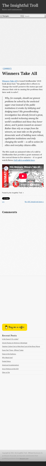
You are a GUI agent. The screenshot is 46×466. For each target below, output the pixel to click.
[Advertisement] (23, 41)
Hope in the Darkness (9, 354)
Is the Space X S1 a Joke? (10, 339)
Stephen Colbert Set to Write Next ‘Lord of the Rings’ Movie (21, 346)
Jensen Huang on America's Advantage (14, 343)
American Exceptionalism (10, 365)
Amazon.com (24, 459)
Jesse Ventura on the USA (10, 369)
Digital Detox (6, 361)
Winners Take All (9, 81)
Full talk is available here (24, 160)
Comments (7, 68)
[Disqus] (23, 246)
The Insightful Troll (20, 5)
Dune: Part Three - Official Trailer (12, 350)
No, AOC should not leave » (34, 202)
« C (3, 202)
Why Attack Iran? (7, 358)
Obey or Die (6, 372)
